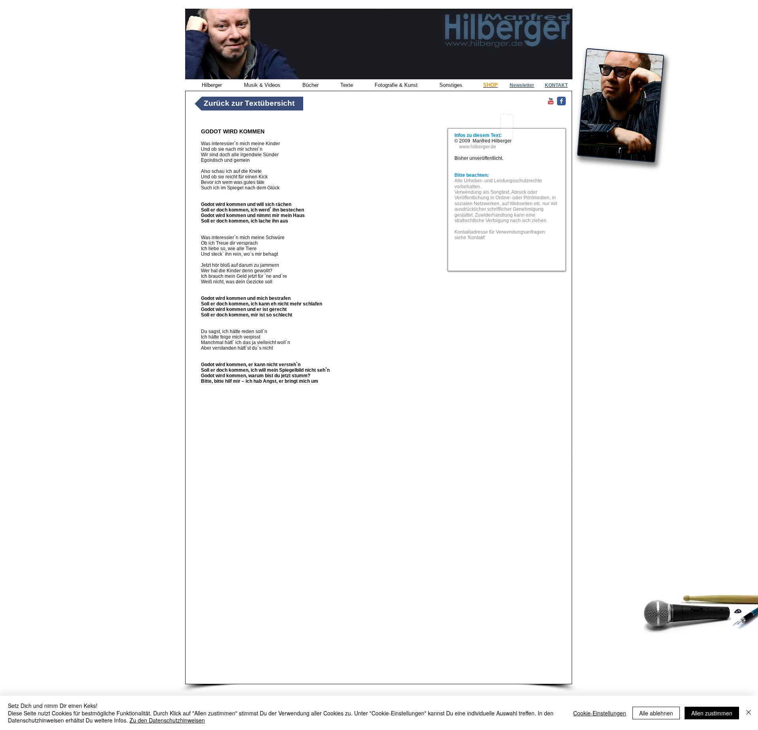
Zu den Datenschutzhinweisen (167, 720)
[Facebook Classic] (561, 101)
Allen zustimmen (711, 713)
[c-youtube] (550, 101)
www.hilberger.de (477, 147)
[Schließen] (748, 713)
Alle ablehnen (656, 713)
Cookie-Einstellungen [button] (599, 713)
